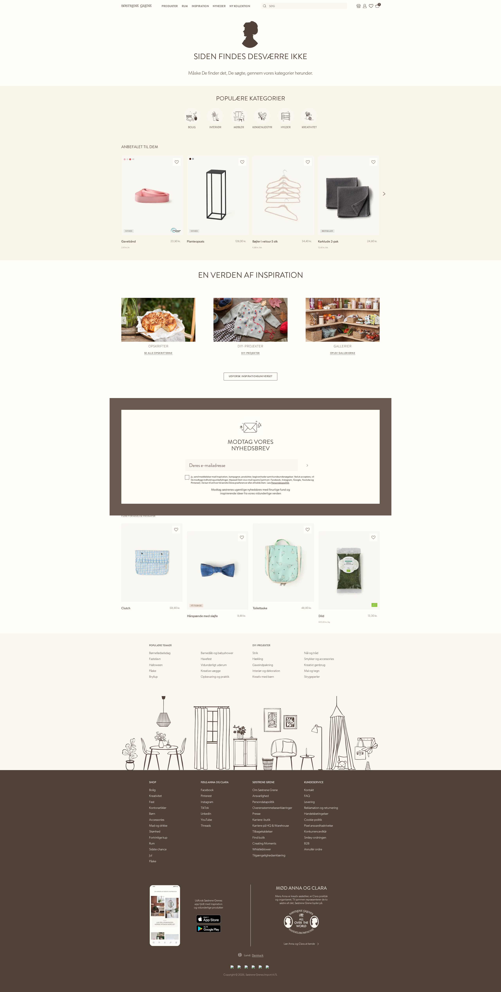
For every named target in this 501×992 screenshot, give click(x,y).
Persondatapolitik (280, 482)
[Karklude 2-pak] (349, 195)
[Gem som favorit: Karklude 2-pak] (373, 162)
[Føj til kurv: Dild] (375, 622)
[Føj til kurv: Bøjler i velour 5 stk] (309, 248)
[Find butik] (358, 6)
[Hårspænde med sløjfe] (217, 570)
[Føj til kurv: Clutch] (177, 614)
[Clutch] (151, 562)
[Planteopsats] (218, 195)
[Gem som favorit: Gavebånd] (177, 162)
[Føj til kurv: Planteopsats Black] (243, 248)
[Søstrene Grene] (136, 6)
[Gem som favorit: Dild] (373, 537)
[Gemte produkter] (371, 6)
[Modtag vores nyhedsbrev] (307, 465)
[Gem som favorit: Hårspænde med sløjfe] (242, 537)
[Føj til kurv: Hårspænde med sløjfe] (243, 622)
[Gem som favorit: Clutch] (176, 530)
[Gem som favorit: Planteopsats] (242, 162)
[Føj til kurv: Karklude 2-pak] (375, 248)
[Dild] (349, 570)
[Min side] (364, 6)
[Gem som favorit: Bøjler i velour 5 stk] (308, 162)
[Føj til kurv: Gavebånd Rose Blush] (178, 248)
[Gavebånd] (152, 195)
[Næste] (384, 193)
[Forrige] (123, 320)
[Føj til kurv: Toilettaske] (309, 614)
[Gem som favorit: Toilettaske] (308, 530)
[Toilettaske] (283, 562)
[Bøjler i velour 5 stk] (283, 195)
